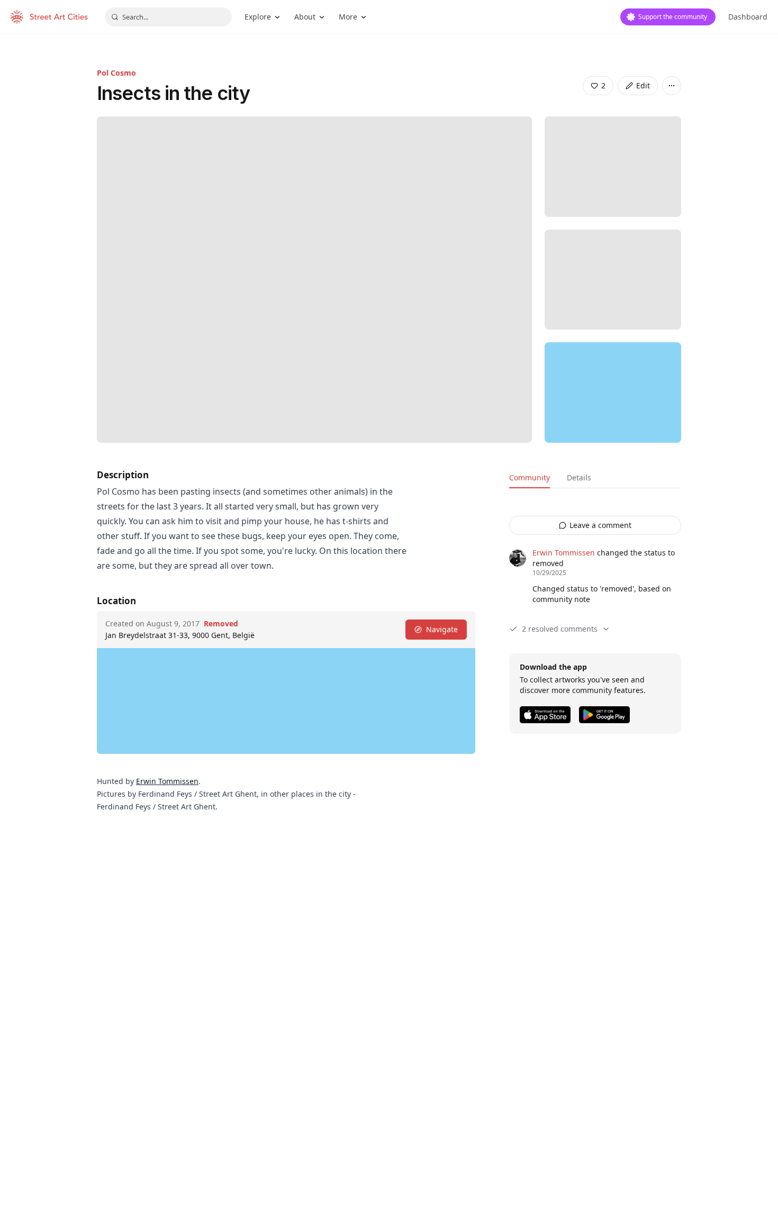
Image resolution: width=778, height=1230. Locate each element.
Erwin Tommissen (167, 781)
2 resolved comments (560, 629)
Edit (643, 85)
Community (529, 477)
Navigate (442, 629)
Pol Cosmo (116, 73)
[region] (613, 392)
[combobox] (168, 16)
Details (579, 477)
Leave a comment (600, 525)
